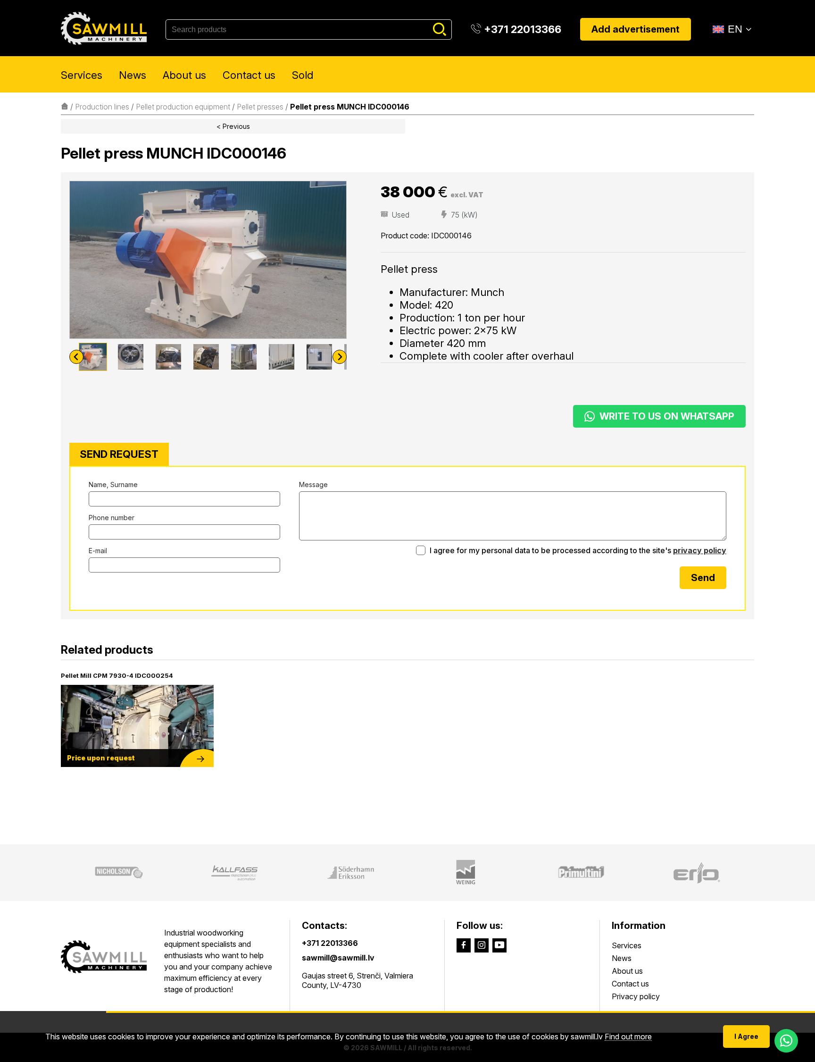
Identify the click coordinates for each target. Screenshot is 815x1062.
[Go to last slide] (76, 357)
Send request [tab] (119, 454)
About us (184, 75)
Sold (302, 75)
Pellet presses (260, 106)
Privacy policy (636, 996)
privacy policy (699, 550)
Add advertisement (635, 29)
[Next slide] (340, 357)
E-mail (98, 551)
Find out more (628, 1037)
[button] (93, 357)
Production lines (102, 106)
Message (313, 484)
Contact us (249, 75)
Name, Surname (113, 484)
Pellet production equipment (183, 106)
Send (703, 577)
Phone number (111, 518)
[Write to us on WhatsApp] (786, 1041)
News (132, 75)
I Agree (746, 1036)
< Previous (233, 126)
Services (81, 75)
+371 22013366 (330, 943)
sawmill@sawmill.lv (338, 957)
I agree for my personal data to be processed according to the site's (577, 550)
